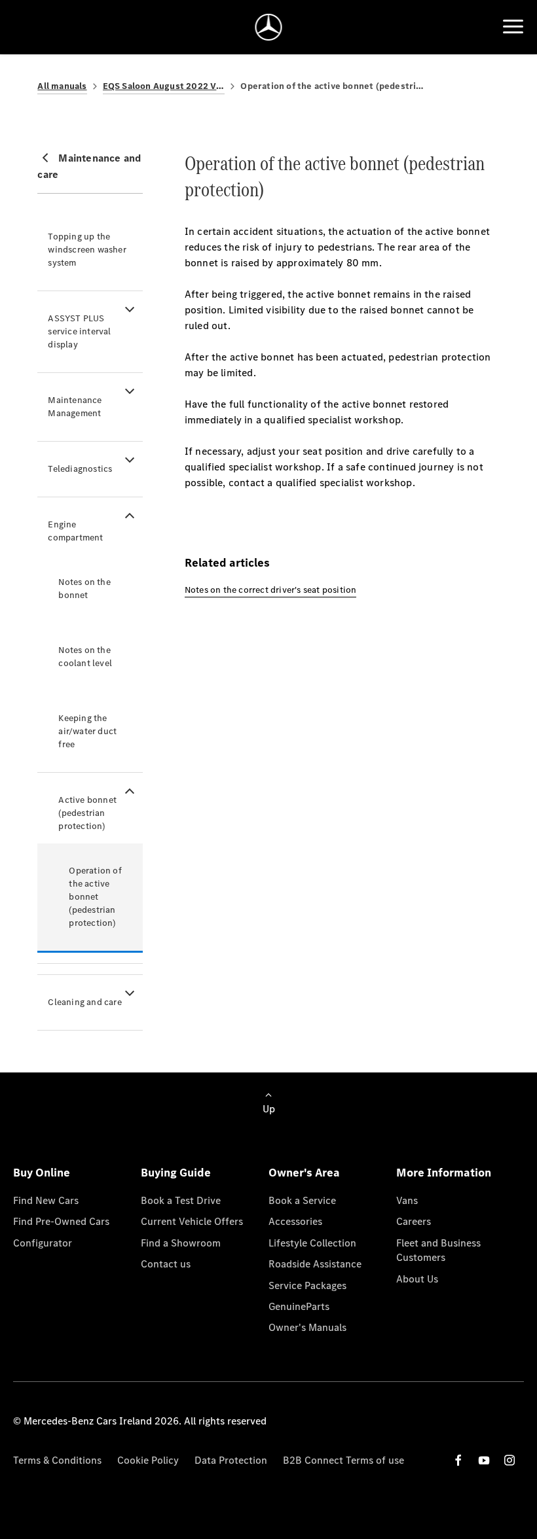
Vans (407, 1200)
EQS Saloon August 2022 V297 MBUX (164, 86)
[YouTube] (484, 1460)
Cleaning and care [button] (84, 1002)
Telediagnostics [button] (80, 469)
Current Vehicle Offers (192, 1221)
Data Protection (230, 1460)
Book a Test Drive (181, 1200)
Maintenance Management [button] (75, 406)
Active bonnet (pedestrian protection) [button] (87, 813)
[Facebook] (458, 1460)
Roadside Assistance (314, 1264)
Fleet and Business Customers (438, 1250)
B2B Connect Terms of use (343, 1460)
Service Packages (307, 1285)
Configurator (42, 1243)
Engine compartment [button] (75, 531)
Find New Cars (46, 1200)
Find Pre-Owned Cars (61, 1221)
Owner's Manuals (307, 1327)
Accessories (295, 1221)
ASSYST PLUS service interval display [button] (79, 331)
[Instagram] (509, 1460)
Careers (413, 1221)
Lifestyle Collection (312, 1243)
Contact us (166, 1264)
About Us (417, 1279)
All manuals (61, 86)
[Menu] (513, 26)
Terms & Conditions (57, 1460)
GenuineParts (298, 1306)
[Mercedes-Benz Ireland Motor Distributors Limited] (268, 27)
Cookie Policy (148, 1460)
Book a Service (302, 1200)
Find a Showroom (181, 1243)
